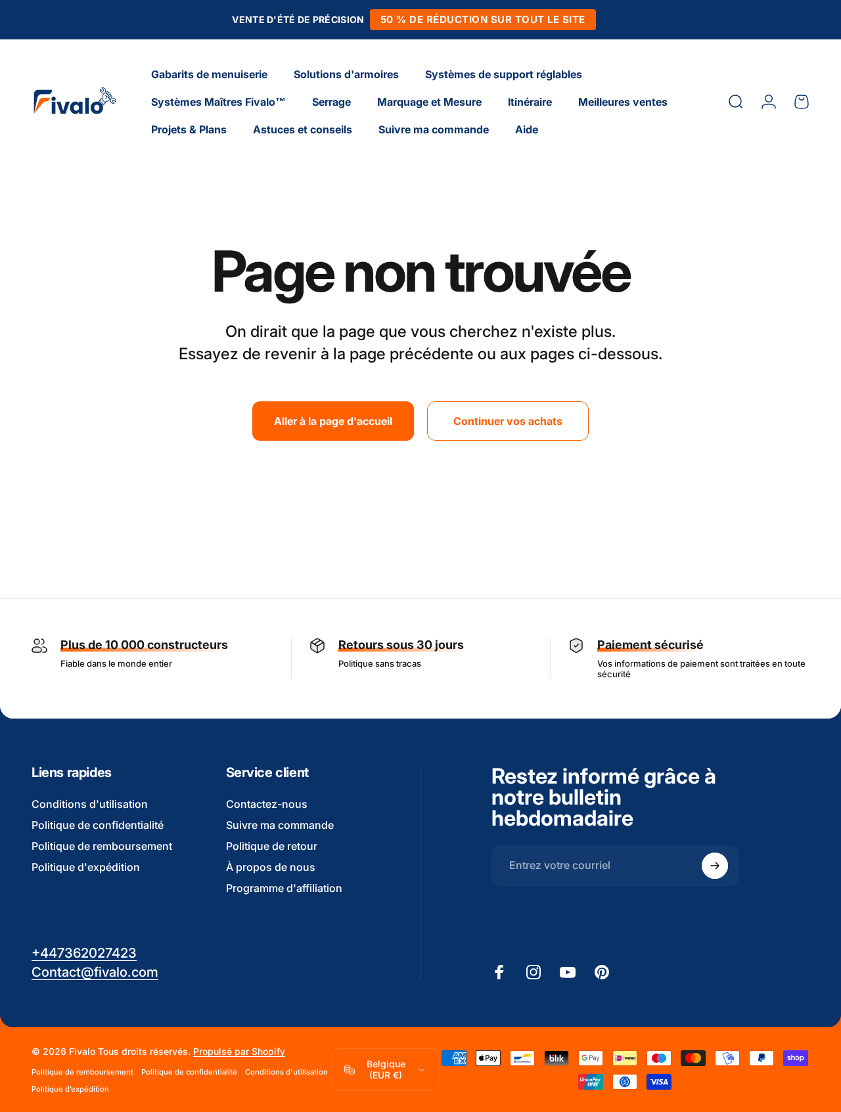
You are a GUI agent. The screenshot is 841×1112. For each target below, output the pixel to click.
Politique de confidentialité (98, 825)
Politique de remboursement (102, 846)
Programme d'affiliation (284, 888)
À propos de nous (270, 867)
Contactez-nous (266, 804)
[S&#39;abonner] (715, 866)
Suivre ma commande (280, 825)
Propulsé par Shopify (239, 1051)
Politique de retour (271, 846)
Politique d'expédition (86, 867)
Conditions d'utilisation (90, 804)
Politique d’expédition (70, 1089)
